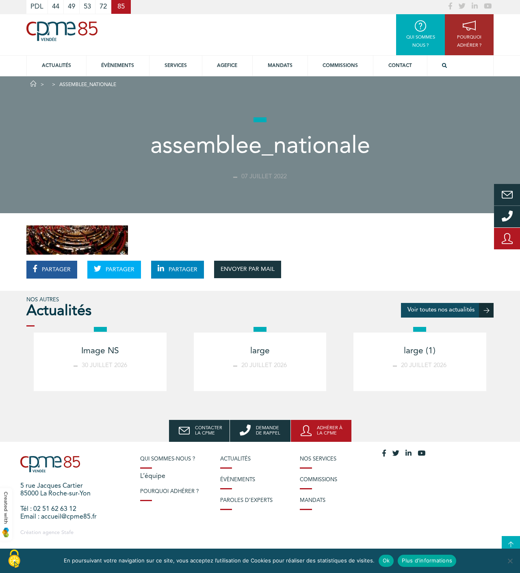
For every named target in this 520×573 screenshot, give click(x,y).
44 (55, 6)
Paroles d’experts (246, 500)
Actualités (56, 65)
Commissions (340, 65)
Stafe (67, 532)
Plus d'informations (427, 560)
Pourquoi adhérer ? (169, 491)
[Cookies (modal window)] (14, 559)
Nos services (318, 459)
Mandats (280, 65)
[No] (510, 561)
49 (71, 6)
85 (121, 6)
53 (87, 6)
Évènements (117, 65)
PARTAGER (55, 269)
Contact (400, 65)
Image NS (100, 351)
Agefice (227, 65)
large (260, 351)
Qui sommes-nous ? (167, 459)
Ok (386, 560)
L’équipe (152, 476)
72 (103, 6)
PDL (36, 6)
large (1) (420, 351)
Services (176, 65)
